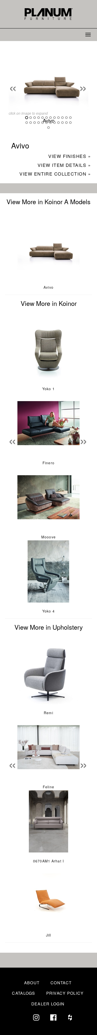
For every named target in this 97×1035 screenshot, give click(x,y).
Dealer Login (47, 1004)
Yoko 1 (48, 388)
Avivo (48, 287)
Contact (61, 983)
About (32, 983)
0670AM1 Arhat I (48, 860)
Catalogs (23, 993)
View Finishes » (69, 156)
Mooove (48, 536)
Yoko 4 (48, 611)
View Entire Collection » (55, 173)
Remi (48, 712)
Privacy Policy (65, 993)
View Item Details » (64, 165)
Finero (48, 462)
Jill (48, 935)
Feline (48, 786)
